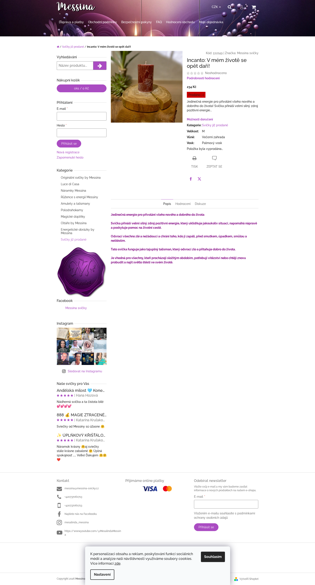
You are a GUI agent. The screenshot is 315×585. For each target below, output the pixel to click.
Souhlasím (213, 557)
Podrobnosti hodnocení (203, 78)
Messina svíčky (76, 308)
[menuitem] (71, 22)
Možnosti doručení (200, 119)
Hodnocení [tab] (183, 204)
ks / (81, 88)
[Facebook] (191, 179)
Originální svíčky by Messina (81, 177)
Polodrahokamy (72, 210)
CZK (215, 7)
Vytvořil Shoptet (248, 578)
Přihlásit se (69, 143)
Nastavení (102, 574)
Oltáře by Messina (74, 223)
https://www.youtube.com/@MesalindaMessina (93, 533)
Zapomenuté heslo (70, 157)
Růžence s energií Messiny (79, 197)
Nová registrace (68, 152)
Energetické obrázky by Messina (77, 231)
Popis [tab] (167, 204)
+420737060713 (73, 496)
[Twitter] (199, 179)
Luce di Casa (70, 184)
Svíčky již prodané (73, 239)
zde (117, 563)
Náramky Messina (73, 190)
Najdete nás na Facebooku (81, 513)
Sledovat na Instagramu (85, 371)
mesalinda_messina (77, 522)
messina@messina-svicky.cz (82, 488)
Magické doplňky (73, 216)
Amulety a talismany (75, 203)
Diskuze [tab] (200, 204)
